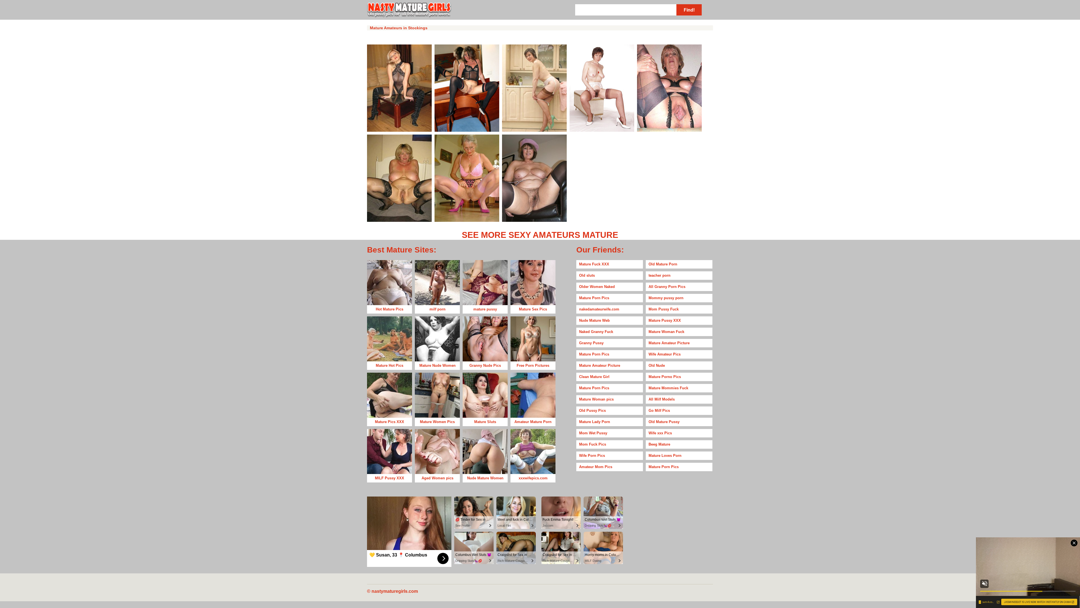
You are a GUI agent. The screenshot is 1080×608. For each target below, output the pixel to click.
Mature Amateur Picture (669, 343)
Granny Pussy (591, 343)
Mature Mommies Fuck (668, 388)
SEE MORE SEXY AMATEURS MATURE (540, 235)
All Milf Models (662, 399)
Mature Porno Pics (665, 377)
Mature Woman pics (596, 399)
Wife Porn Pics (592, 455)
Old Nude (657, 365)
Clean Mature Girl (594, 377)
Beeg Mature (659, 444)
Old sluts (587, 275)
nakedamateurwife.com (599, 309)
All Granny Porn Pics (667, 287)
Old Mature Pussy (664, 422)
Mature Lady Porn (594, 422)
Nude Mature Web (594, 320)
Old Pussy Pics (592, 410)
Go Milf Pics (659, 410)
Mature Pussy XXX (665, 320)
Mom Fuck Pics (592, 444)
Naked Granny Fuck (596, 332)
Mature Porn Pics (594, 298)
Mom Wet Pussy (593, 433)
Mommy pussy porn (666, 298)
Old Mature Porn (663, 264)
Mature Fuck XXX (594, 264)
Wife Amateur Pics (665, 354)
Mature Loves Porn (665, 455)
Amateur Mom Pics (595, 467)
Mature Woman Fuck (666, 332)
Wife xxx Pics (660, 433)
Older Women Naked (597, 287)
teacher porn (659, 275)
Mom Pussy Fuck (664, 309)
